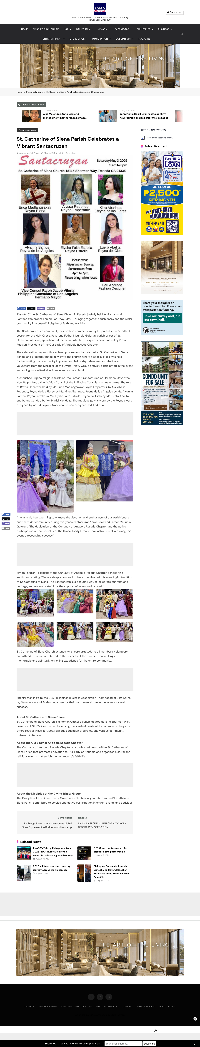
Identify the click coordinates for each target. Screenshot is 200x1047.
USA (66, 29)
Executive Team (70, 1006)
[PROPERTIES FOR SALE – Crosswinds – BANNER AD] (162, 424)
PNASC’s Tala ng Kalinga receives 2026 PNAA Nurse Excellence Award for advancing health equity (53, 852)
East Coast (122, 29)
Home (24, 29)
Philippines (143, 29)
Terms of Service (145, 1006)
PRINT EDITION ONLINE (46, 29)
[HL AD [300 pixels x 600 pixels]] (162, 234)
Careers (126, 1006)
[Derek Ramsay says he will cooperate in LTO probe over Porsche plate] (178, 116)
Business (163, 29)
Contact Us (111, 1006)
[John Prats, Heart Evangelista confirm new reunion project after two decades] (25, 116)
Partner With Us (48, 1006)
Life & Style (77, 38)
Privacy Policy (167, 1006)
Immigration (100, 38)
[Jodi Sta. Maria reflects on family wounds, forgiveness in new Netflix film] (101, 116)
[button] (7, 533)
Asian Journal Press (29, 153)
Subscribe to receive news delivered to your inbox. (73, 1043)
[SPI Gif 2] (100, 87)
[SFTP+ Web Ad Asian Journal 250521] (162, 334)
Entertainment (52, 38)
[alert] (162, 138)
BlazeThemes (117, 1015)
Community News (27, 130)
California (83, 29)
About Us (29, 1006)
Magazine (144, 38)
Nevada (102, 29)
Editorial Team (91, 1006)
